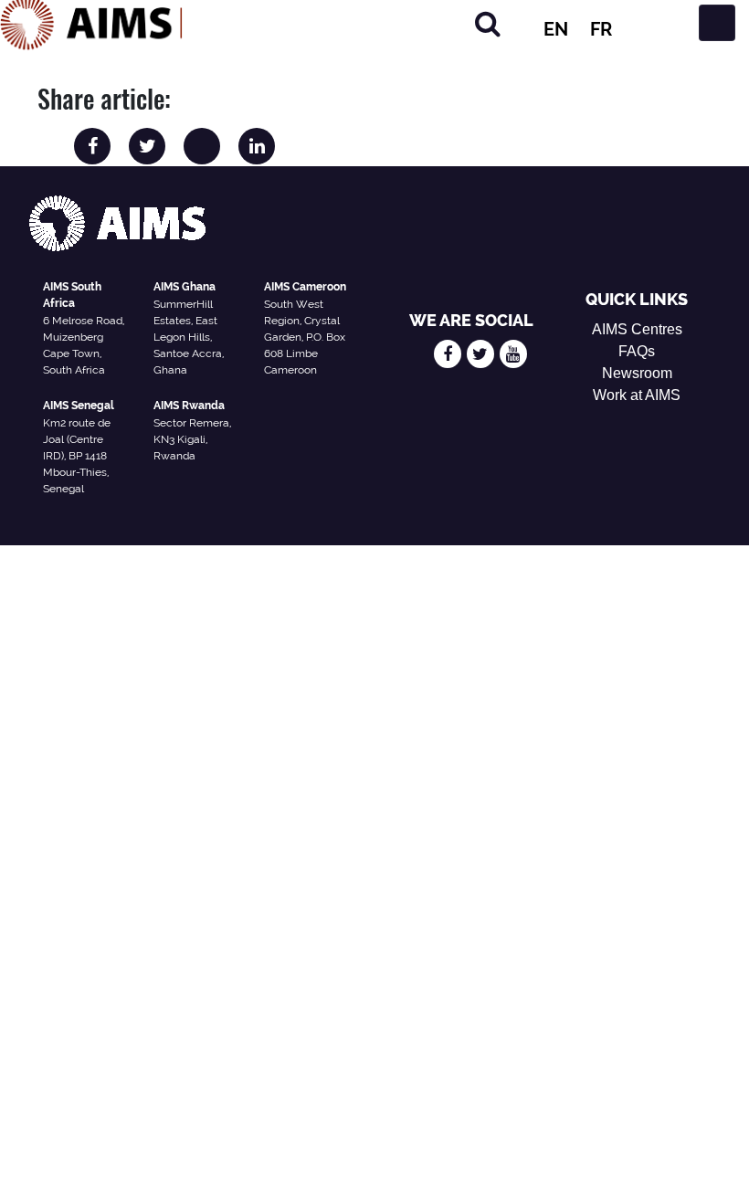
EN (555, 29)
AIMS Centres (637, 329)
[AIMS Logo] (91, 23)
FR (601, 29)
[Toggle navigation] (717, 23)
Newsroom (637, 373)
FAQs (636, 351)
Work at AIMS (636, 395)
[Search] (488, 23)
